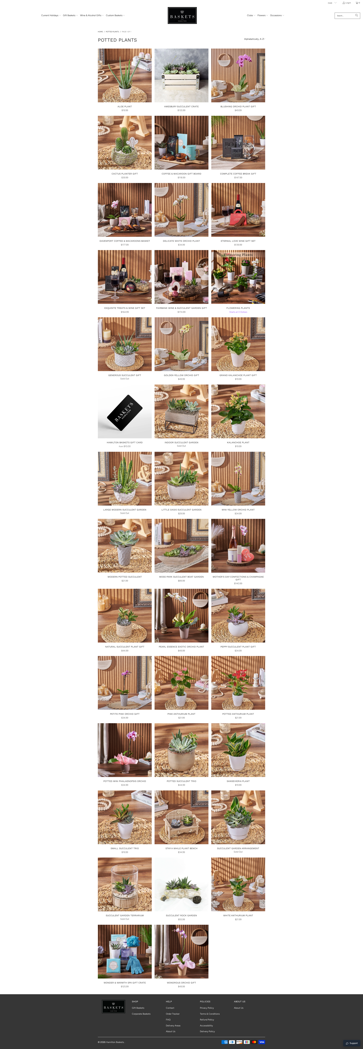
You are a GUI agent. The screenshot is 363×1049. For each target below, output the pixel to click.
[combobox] (347, 16)
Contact (170, 1008)
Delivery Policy (207, 1031)
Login (348, 3)
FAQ (168, 1019)
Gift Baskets (138, 1008)
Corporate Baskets (141, 1013)
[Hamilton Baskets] (182, 15)
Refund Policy (207, 1019)
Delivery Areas (173, 1025)
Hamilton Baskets (115, 1042)
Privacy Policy (207, 1008)
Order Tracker (173, 1013)
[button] (51, 15)
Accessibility (206, 1025)
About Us (170, 1031)
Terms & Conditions (210, 1013)
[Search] (356, 16)
